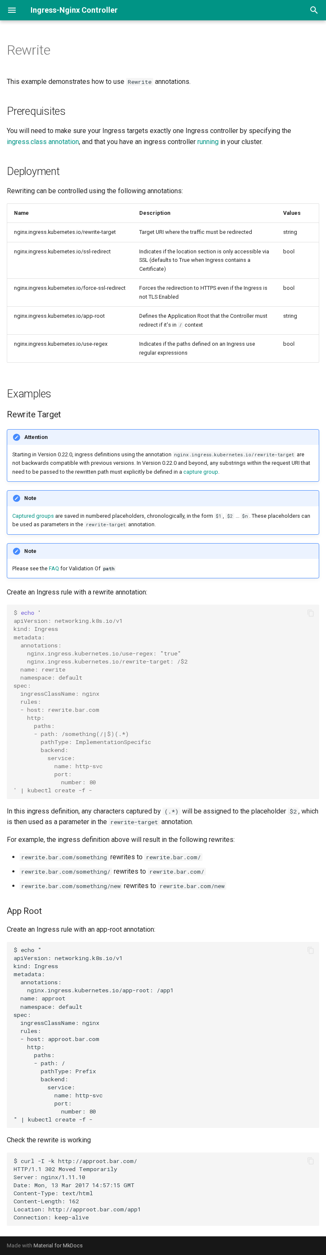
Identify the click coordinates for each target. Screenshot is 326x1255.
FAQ (54, 568)
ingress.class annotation (43, 142)
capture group (200, 472)
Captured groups (33, 516)
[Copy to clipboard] (311, 613)
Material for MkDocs (58, 1245)
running (208, 142)
